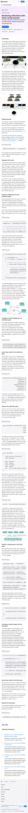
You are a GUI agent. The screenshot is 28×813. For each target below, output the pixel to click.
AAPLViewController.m (6, 144)
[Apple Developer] (4, 1)
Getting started (6, 119)
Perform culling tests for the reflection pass (10, 195)
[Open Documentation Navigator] (2, 5)
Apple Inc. (10, 809)
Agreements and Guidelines (19, 811)
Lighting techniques (8, 729)
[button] (19, 1)
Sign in (22, 1)
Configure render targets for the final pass (12, 625)
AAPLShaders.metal (6, 421)
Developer (6, 781)
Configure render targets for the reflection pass (12, 319)
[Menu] (26, 1)
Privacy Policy (10, 811)
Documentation (7, 5)
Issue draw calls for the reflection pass (12, 353)
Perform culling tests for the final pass (12, 545)
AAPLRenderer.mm (6, 217)
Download (5, 26)
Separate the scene (8, 160)
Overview (5, 39)
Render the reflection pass (10, 406)
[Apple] (2, 781)
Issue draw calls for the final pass (12, 680)
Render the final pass (8, 703)
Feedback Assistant (4, 806)
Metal (3, 9)
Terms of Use (3, 811)
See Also (5, 725)
